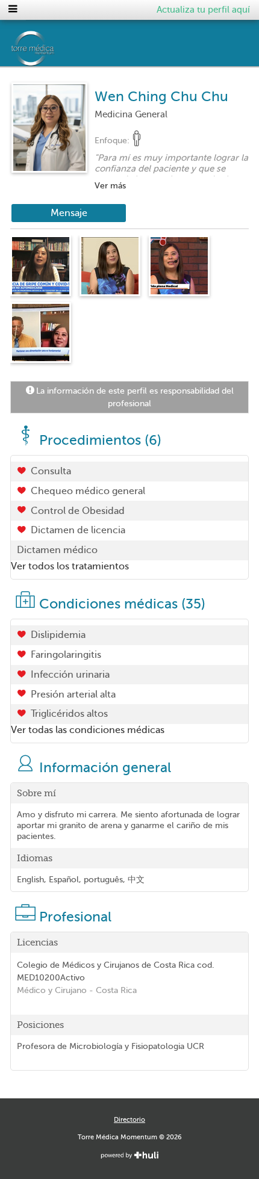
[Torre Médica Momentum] (81, 48)
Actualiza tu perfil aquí (203, 9)
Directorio (129, 1120)
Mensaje (69, 213)
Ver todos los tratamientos (70, 566)
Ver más (110, 185)
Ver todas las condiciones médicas (87, 730)
